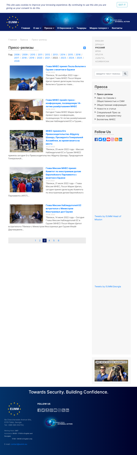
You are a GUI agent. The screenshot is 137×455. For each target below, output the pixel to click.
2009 (25, 54)
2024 (71, 57)
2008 (17, 54)
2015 (70, 54)
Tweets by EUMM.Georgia (108, 286)
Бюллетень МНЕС (106, 119)
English (99, 41)
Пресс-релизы (39, 39)
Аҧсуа (99, 54)
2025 (79, 57)
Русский (100, 47)
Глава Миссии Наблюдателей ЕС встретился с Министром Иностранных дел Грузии (63, 208)
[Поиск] (125, 73)
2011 (40, 54)
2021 (47, 57)
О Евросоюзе (64, 28)
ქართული (99, 44)
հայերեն (100, 58)
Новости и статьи (106, 108)
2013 (55, 54)
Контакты (117, 28)
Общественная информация (111, 105)
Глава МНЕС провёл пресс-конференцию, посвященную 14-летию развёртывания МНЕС (63, 103)
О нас (36, 28)
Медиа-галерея (98, 28)
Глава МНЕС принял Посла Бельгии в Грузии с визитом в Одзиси (66, 68)
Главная (25, 28)
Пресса (48, 28)
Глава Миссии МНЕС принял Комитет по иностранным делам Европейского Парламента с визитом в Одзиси (63, 173)
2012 (47, 54)
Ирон (98, 51)
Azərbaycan (102, 61)
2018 (24, 57)
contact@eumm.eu (19, 444)
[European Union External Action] (57, 422)
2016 (78, 54)
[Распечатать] (84, 48)
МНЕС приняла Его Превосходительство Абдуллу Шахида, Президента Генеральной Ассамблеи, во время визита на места (64, 137)
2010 (32, 54)
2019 (31, 57)
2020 (39, 57)
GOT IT (122, 4)
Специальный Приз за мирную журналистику (109, 114)
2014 (62, 54)
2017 (16, 57)
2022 (55, 57)
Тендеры (81, 28)
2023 (63, 57)
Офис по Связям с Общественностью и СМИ (110, 99)
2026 (17, 61)
